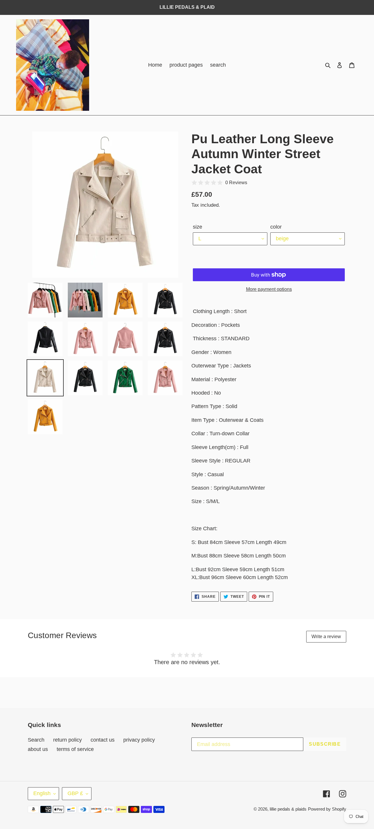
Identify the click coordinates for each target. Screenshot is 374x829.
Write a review (326, 636)
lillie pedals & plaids (288, 808)
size (197, 227)
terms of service (75, 749)
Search (36, 740)
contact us (103, 740)
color (276, 227)
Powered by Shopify (327, 808)
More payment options (269, 289)
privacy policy (139, 740)
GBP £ (75, 793)
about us (38, 749)
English (42, 793)
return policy (67, 740)
